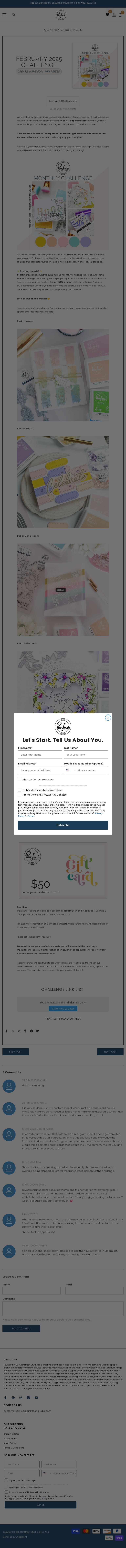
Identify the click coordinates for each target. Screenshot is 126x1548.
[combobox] (70, 770)
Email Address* (27, 763)
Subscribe (63, 825)
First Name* (25, 747)
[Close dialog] (108, 717)
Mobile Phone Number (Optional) (83, 763)
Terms (31, 816)
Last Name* (71, 747)
